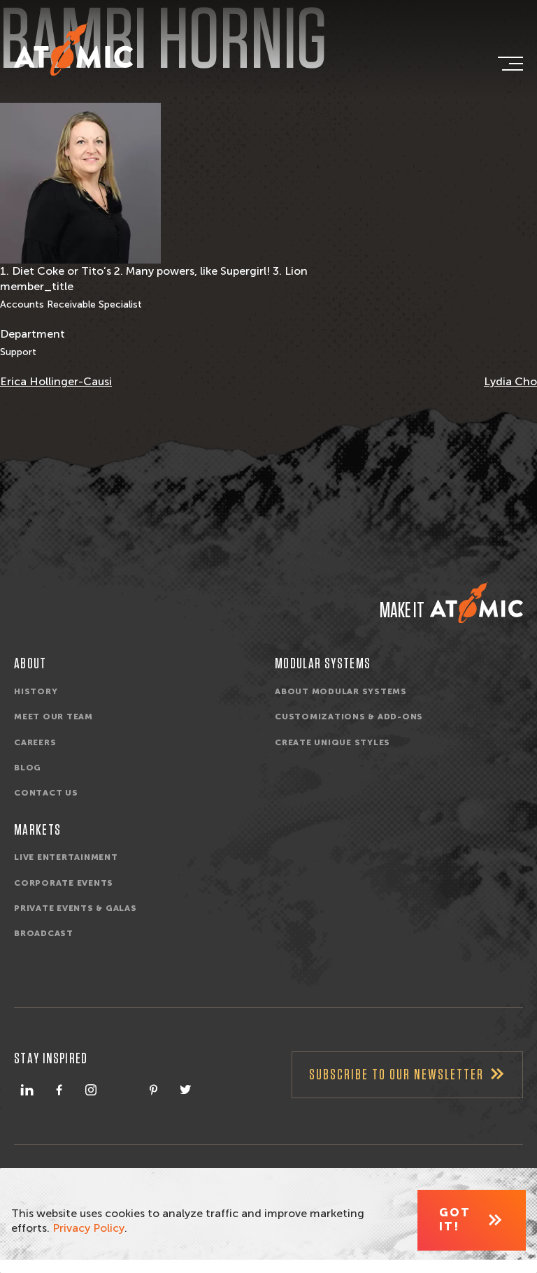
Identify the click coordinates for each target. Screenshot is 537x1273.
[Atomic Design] (476, 603)
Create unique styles (332, 742)
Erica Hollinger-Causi (56, 381)
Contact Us (46, 793)
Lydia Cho (510, 381)
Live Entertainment (66, 857)
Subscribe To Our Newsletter (396, 1074)
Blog (27, 767)
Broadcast (43, 933)
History (35, 691)
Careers (35, 742)
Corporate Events (63, 883)
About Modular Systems (341, 691)
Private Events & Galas (75, 908)
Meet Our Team (53, 716)
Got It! (455, 1219)
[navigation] (509, 64)
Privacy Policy (88, 1228)
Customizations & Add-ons (349, 716)
